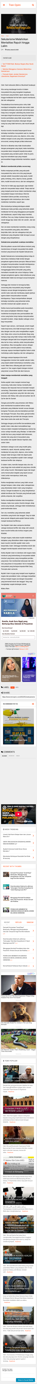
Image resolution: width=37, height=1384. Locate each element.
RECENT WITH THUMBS (12, 866)
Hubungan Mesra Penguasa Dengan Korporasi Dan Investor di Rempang (17, 1169)
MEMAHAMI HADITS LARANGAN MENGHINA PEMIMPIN (16, 1199)
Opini (7, 35)
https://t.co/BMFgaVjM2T (22, 646)
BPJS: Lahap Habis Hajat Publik (16, 740)
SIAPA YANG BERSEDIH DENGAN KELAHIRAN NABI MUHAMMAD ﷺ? (17, 1288)
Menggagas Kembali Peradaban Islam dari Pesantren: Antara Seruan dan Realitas (21, 899)
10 (6, 1343)
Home (2, 35)
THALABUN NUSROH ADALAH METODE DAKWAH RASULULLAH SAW (18, 1258)
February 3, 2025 (23, 649)
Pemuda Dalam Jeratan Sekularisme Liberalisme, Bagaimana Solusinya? (14, 75)
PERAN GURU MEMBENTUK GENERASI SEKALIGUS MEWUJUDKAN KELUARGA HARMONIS (22, 911)
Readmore (11, 1091)
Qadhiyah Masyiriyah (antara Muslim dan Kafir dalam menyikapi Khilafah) (17, 1319)
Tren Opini (15, 4)
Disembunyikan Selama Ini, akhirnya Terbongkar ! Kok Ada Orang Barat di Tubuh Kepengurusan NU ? (21, 888)
